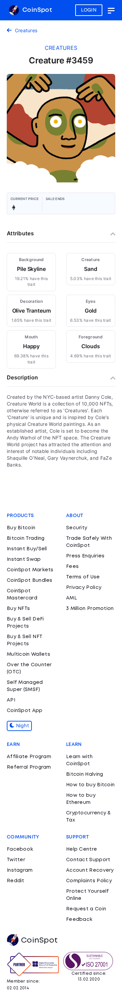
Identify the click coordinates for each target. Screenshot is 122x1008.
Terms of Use (83, 577)
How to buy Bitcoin (90, 785)
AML (71, 598)
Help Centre (81, 849)
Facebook (20, 849)
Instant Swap (24, 559)
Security (76, 528)
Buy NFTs (18, 609)
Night (21, 726)
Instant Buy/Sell (27, 549)
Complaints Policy (89, 881)
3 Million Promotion (90, 609)
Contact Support (88, 860)
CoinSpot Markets (30, 570)
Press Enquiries (85, 556)
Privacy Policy (83, 588)
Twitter (16, 860)
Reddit (15, 881)
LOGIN (89, 10)
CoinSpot (36, 10)
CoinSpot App (25, 711)
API (11, 700)
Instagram (20, 870)
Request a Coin (86, 909)
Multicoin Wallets (28, 654)
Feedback (79, 919)
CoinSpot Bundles (30, 580)
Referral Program (29, 767)
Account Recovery (90, 870)
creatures (61, 47)
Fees (72, 567)
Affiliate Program (29, 757)
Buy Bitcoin (21, 528)
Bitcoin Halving (84, 774)
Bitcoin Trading (26, 538)
